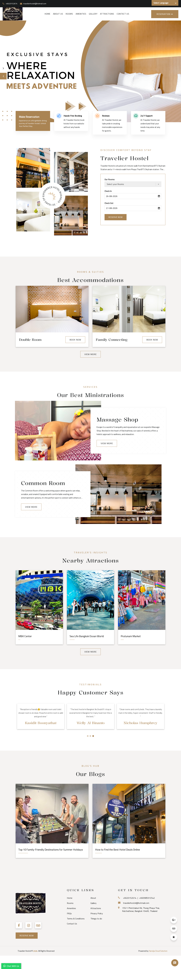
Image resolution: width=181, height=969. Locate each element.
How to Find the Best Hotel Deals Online (117, 849)
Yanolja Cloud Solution (158, 951)
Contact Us (123, 14)
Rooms (69, 14)
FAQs (69, 913)
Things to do (96, 919)
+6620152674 (11, 3)
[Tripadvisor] (173, 929)
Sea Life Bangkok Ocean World (87, 636)
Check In (108, 191)
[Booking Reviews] (173, 938)
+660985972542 (147, 898)
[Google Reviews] (173, 921)
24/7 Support (146, 116)
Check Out (109, 203)
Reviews (106, 116)
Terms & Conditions (76, 919)
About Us (58, 14)
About (93, 898)
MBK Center (25, 636)
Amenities (81, 14)
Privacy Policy (96, 913)
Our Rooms (110, 179)
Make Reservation (29, 116)
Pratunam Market (131, 636)
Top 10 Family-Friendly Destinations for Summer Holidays (50, 849)
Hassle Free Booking (73, 116)
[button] (3, 76)
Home (47, 14)
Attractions (107, 14)
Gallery (93, 14)
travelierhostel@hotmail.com (34, 3)
